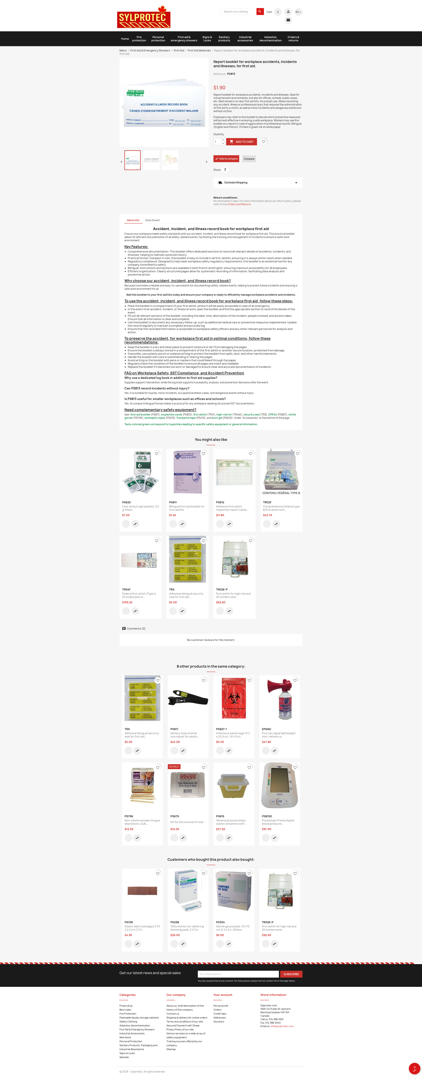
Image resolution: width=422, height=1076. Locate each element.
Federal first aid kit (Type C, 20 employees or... (139, 595)
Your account (222, 995)
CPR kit (272, 414)
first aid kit (200, 414)
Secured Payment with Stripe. (183, 1025)
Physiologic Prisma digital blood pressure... (278, 822)
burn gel (217, 418)
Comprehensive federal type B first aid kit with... (281, 508)
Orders (217, 1009)
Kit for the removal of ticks (187, 822)
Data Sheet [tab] (152, 220)
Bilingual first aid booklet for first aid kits (187, 508)
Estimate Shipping (258, 183)
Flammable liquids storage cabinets (139, 1017)
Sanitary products (224, 38)
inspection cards (171, 414)
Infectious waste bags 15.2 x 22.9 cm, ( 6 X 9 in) (233, 734)
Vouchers (218, 1021)
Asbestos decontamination (270, 38)
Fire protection (139, 38)
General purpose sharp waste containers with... (231, 822)
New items (125, 1037)
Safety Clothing (128, 1021)
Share (225, 169)
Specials (124, 1057)
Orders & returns (293, 38)
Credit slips (219, 1013)
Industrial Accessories (132, 1033)
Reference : (220, 73)
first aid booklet (140, 414)
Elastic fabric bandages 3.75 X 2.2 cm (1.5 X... (142, 928)
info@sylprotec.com (282, 1026)
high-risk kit (224, 414)
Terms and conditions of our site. (185, 1021)
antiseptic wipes (155, 418)
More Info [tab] (133, 220)
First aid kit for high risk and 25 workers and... (233, 595)
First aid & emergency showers (184, 38)
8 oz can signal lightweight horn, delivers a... (279, 734)
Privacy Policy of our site (180, 1029)
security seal (251, 414)
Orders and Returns (239, 204)
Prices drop (126, 1005)
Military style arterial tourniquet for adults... (184, 734)
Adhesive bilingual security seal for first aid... (186, 595)
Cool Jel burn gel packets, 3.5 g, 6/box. (140, 508)
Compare (249, 158)
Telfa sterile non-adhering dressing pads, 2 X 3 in (187, 928)
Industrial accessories (245, 38)
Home (125, 39)
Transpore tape (186, 418)
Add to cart (242, 142)
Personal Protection (131, 1041)
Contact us (172, 1013)
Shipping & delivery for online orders (186, 1017)
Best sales (125, 1009)
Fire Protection (128, 1013)
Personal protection (158, 38)
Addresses (219, 1017)
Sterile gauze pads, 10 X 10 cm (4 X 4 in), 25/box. (232, 928)
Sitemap (171, 1049)
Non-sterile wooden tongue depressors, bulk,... (142, 822)
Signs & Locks (207, 38)
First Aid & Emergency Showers (137, 1029)
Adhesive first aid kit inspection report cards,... (232, 508)
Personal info (220, 1005)
